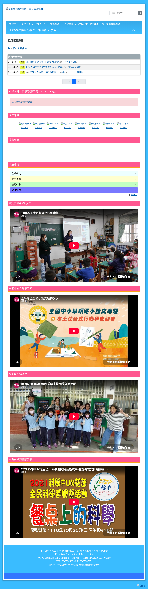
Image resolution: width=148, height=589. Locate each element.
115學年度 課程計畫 (22, 102)
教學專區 (68, 24)
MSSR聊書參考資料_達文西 (40, 62)
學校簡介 (25, 24)
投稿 (22, 62)
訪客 (57, 62)
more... (134, 194)
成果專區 (54, 24)
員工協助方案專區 (111, 24)
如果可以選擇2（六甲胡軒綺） (41, 67)
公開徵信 (41, 30)
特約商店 (94, 24)
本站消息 (17, 40)
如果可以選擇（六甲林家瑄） (45, 72)
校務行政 (40, 24)
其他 (53, 30)
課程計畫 (83, 24)
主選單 (12, 24)
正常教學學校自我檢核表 (22, 30)
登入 (133, 30)
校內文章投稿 (20, 48)
